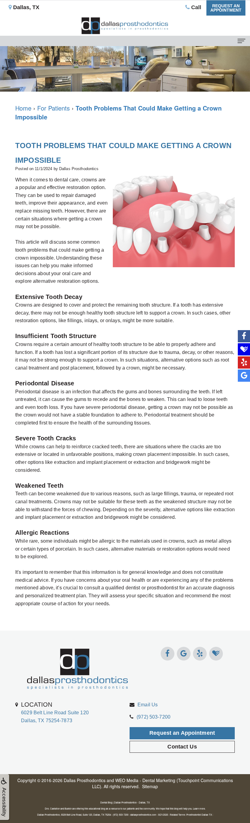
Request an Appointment (182, 733)
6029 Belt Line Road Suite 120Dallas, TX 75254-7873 (55, 712)
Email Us (148, 704)
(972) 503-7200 (153, 716)
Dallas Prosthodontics (84, 780)
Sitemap (150, 786)
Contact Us (182, 747)
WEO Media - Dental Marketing (145, 780)
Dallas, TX (25, 7)
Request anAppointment (225, 8)
